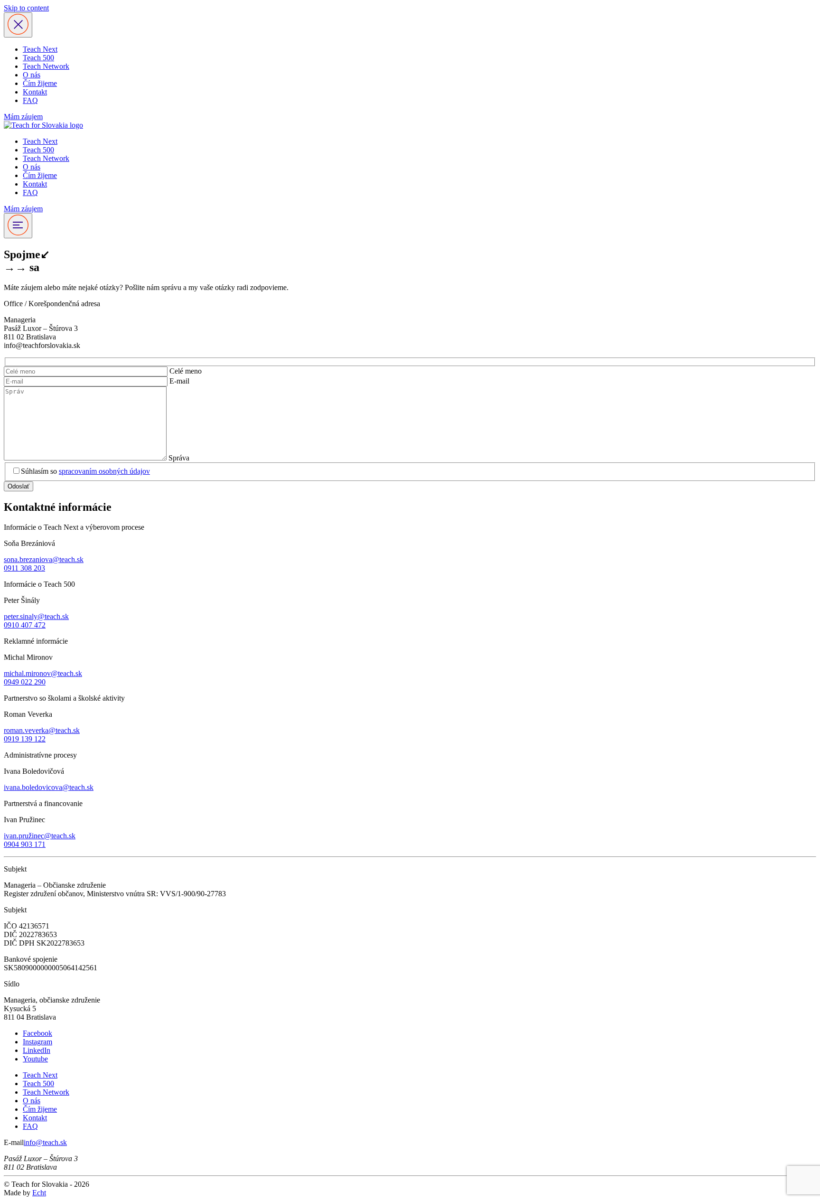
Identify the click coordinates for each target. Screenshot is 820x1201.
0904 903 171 (25, 844)
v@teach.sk (64, 673)
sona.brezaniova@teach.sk (44, 559)
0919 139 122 (25, 739)
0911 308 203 (24, 568)
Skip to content (26, 8)
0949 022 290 (25, 682)
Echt (39, 1193)
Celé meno (185, 371)
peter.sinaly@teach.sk (36, 616)
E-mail (179, 381)
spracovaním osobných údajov (104, 471)
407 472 (33, 625)
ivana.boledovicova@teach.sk (48, 787)
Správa (178, 458)
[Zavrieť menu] (18, 25)
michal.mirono (25, 673)
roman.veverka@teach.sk (42, 730)
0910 (11, 625)
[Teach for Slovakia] (43, 125)
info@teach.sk (45, 1142)
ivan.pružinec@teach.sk (39, 836)
